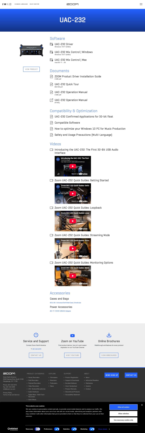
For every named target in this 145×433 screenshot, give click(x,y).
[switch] (56, 429)
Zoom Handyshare (71, 386)
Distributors (89, 383)
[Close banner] (142, 405)
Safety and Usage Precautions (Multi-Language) (83, 135)
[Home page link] (72, 4)
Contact (88, 389)
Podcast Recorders (34, 383)
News (52, 386)
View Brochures (109, 355)
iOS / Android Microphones (36, 389)
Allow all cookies (123, 407)
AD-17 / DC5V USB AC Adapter (60, 311)
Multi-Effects (32, 399)
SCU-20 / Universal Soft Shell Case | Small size (65, 303)
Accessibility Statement (72, 394)
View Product (31, 69)
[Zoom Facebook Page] (2, 4)
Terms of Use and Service (11, 395)
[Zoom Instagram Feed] (10, 4)
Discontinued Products (72, 392)
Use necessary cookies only (123, 420)
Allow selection (123, 413)
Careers (88, 386)
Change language (21, 4)
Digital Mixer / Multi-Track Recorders (36, 396)
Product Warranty (70, 389)
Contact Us (36, 355)
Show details (102, 429)
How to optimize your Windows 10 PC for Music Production (90, 128)
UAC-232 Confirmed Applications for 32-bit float (84, 116)
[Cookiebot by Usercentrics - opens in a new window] (12, 429)
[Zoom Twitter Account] (7, 4)
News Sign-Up (112, 375)
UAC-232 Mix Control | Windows (74, 53)
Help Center (34, 4)
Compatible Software (67, 122)
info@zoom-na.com (9, 389)
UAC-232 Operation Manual (71, 100)
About (87, 377)
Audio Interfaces (33, 392)
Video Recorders (33, 386)
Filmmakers (53, 377)
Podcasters (53, 383)
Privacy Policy (7, 392)
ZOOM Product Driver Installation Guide (78, 77)
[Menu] (141, 4)
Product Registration (71, 377)
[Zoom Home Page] (9, 373)
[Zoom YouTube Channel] (5, 4)
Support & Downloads (72, 380)
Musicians (53, 380)
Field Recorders (33, 380)
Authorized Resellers (92, 380)
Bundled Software (71, 383)
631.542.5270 (37, 349)
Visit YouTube (72, 355)
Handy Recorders (33, 377)
